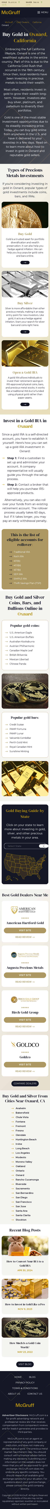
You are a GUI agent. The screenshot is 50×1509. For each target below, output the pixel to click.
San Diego (22, 1197)
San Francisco (24, 1202)
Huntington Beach (26, 1139)
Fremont (21, 1126)
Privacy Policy (25, 1383)
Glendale (21, 1135)
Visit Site (25, 930)
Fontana (20, 1122)
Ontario (20, 1171)
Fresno (20, 1130)
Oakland (20, 1166)
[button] (25, 846)
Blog (32, 1377)
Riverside (21, 1184)
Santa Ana (21, 1211)
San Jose (21, 1206)
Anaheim (21, 1108)
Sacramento (23, 1188)
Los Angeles (23, 1153)
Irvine (19, 1144)
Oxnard (20, 1175)
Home (18, 1377)
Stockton (21, 1220)
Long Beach (22, 1148)
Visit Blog (25, 1364)
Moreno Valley (24, 1162)
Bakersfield (22, 1113)
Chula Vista (22, 1117)
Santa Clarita (23, 1215)
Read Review (23, 937)
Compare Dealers (25, 1083)
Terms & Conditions (25, 1388)
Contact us (34, 1394)
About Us (14, 1394)
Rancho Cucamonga (27, 1179)
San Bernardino (24, 1193)
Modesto (21, 1157)
